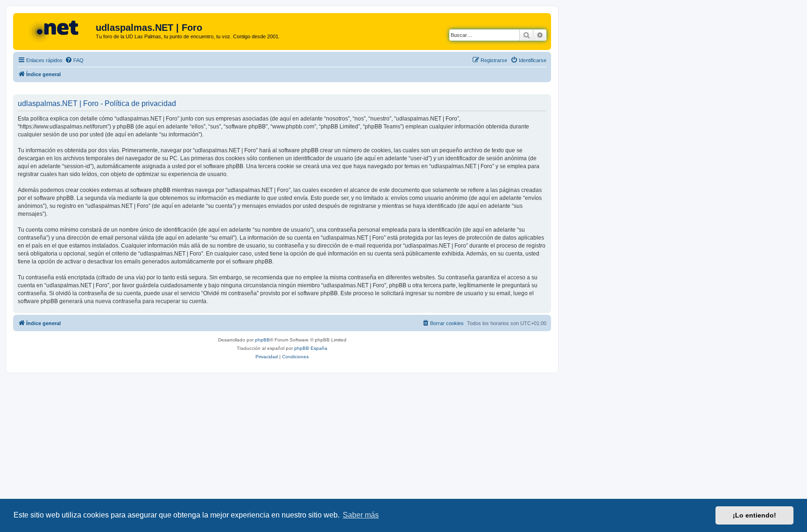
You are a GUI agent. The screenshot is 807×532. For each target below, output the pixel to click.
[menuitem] (74, 60)
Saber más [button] (361, 515)
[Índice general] (55, 30)
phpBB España (310, 348)
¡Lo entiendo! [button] (754, 515)
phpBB (262, 339)
